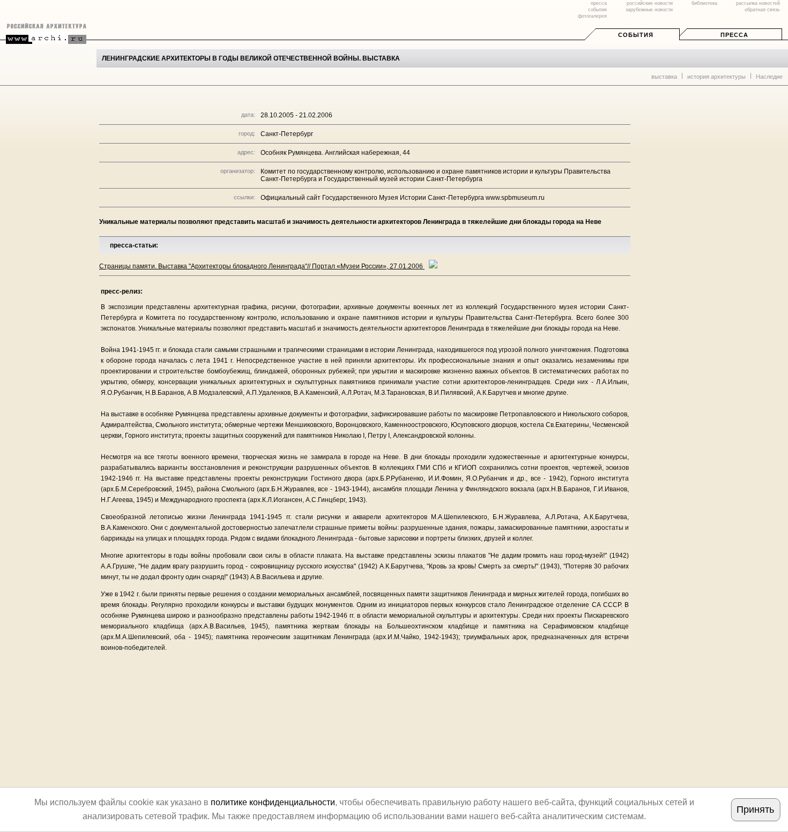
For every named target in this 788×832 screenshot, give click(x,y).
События (635, 35)
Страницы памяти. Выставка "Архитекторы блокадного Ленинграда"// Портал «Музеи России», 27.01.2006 (262, 266)
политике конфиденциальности (273, 802)
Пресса (734, 35)
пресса (599, 3)
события (597, 9)
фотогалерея (592, 16)
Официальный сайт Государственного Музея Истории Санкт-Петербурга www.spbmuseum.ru (403, 197)
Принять (755, 809)
